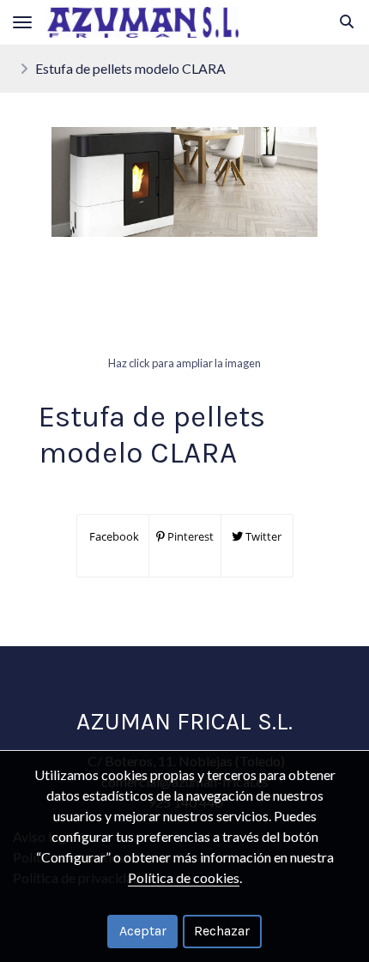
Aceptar (142, 931)
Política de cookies (183, 877)
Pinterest (189, 536)
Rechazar (222, 931)
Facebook (113, 536)
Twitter (262, 536)
